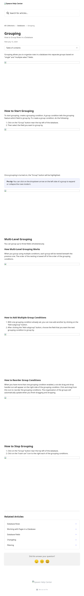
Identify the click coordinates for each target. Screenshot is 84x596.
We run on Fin (43, 590)
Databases (21, 26)
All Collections (9, 26)
